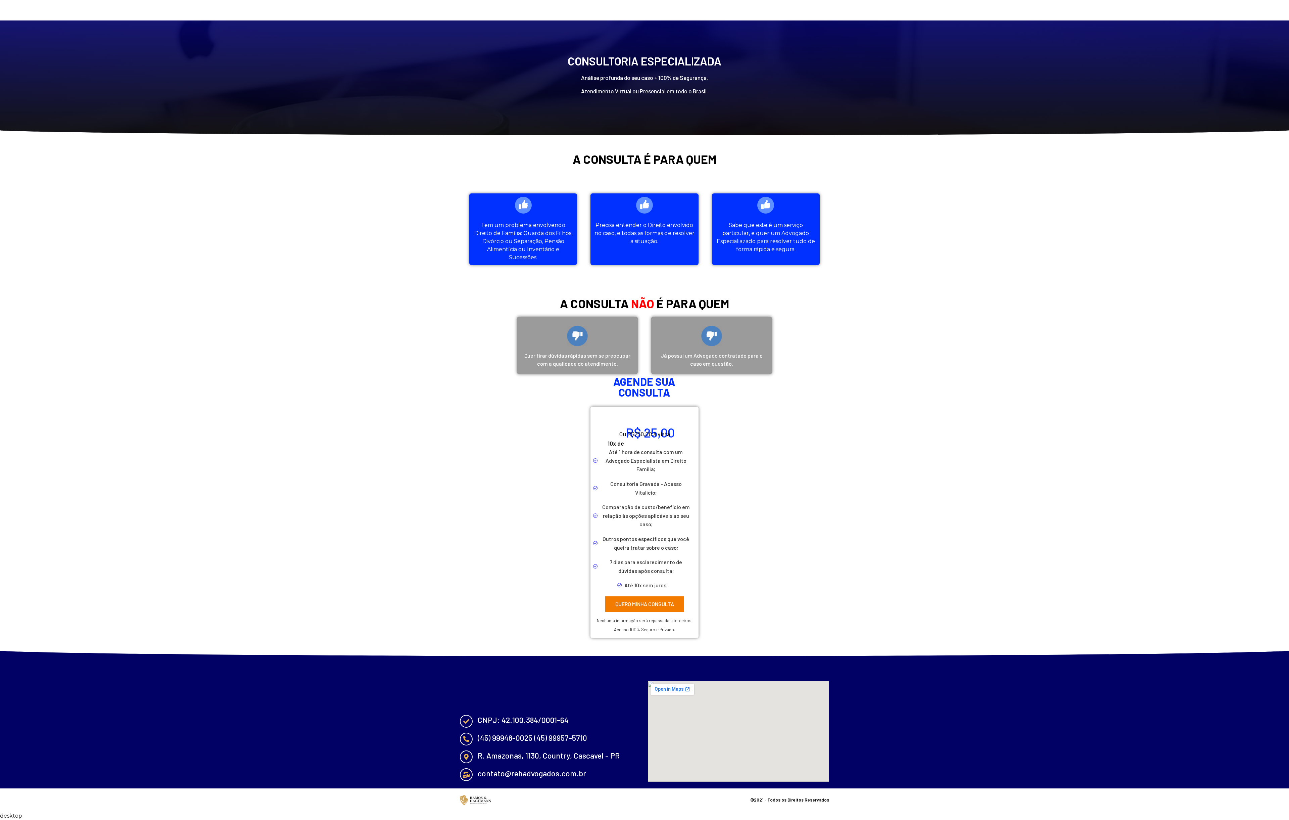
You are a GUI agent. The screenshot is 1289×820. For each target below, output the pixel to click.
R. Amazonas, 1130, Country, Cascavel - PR (549, 755)
